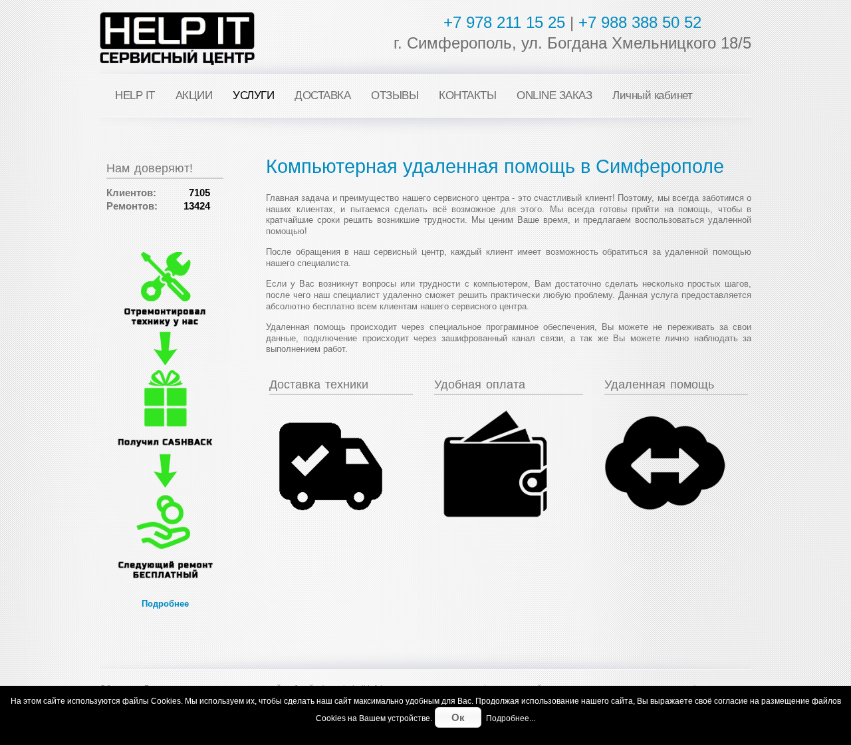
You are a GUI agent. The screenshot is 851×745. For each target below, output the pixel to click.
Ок (458, 717)
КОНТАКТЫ (467, 95)
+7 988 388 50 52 (639, 22)
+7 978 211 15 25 (504, 22)
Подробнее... (510, 718)
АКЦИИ (194, 95)
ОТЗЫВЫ (394, 95)
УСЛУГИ (253, 95)
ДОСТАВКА (322, 95)
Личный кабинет (652, 95)
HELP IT (135, 95)
